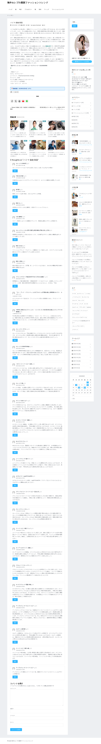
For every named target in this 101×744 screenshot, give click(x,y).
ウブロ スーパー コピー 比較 (79, 77)
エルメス (74, 300)
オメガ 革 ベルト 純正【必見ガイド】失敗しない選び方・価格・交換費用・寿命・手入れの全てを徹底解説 (56, 134)
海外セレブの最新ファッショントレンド (27, 2)
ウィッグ (46, 9)
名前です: (74, 58)
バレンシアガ (75, 310)
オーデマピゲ (75, 314)
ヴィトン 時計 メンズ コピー (79, 84)
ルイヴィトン (80, 293)
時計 (20, 9)
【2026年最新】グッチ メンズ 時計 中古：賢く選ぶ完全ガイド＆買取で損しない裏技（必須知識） (37, 134)
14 (84, 387)
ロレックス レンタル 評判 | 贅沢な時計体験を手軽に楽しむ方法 (32, 230)
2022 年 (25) (77, 357)
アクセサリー (28, 9)
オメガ (86, 303)
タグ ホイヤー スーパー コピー (80, 80)
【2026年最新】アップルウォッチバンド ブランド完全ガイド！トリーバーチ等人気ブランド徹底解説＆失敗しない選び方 (37, 154)
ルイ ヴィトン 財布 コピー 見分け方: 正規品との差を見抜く (85, 212)
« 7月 (73, 398)
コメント (13, 688)
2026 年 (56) (77, 343)
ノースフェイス (76, 297)
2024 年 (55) (77, 350)
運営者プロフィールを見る (82, 61)
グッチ (81, 303)
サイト (12, 722)
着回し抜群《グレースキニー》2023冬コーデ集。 (85, 221)
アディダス (82, 307)
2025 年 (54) (77, 347)
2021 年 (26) (77, 361)
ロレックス (81, 300)
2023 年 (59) (77, 354)
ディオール (75, 303)
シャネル (87, 293)
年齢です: (85, 58)
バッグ (10, 9)
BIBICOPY (48, 46)
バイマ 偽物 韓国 (15, 92)
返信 (15, 171)
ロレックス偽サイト (77, 82)
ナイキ (74, 293)
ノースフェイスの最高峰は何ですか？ (81, 321)
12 (79, 387)
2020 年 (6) (76, 364)
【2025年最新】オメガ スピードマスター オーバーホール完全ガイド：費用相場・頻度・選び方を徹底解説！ (56, 154)
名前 (12, 708)
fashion (89, 307)
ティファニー (84, 310)
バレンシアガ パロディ (78, 326)
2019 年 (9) (76, 368)
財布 (40, 9)
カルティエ (75, 307)
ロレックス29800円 (21, 163)
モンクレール (85, 297)
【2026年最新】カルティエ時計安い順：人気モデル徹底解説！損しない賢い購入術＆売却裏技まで (18, 154)
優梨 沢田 (22, 25)
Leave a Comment (36, 25)
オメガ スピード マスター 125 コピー (82, 79)
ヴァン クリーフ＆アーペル (79, 317)
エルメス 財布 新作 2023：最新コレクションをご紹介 (85, 204)
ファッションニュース (58, 9)
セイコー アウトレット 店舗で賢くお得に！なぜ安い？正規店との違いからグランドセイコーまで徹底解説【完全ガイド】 (18, 134)
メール (12, 715)
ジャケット (75, 329)
